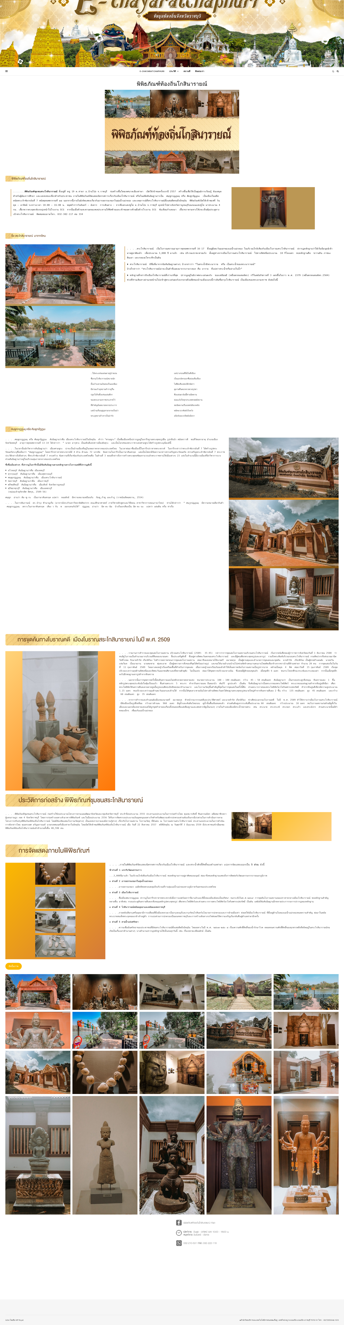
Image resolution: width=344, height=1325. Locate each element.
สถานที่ (187, 71)
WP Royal (19, 1320)
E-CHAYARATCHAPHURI (152, 71)
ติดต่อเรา (199, 71)
